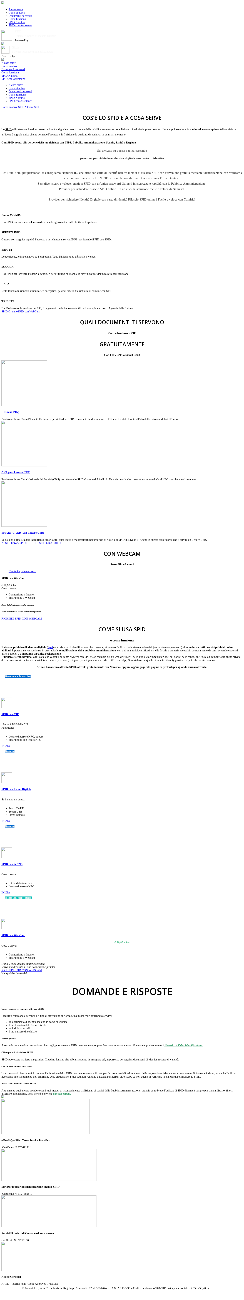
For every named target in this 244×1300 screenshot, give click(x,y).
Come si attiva (17, 12)
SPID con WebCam (29, 311)
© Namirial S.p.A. (32, 1288)
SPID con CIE (10, 714)
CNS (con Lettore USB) (15, 472)
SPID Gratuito (9, 311)
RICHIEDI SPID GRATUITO (43, 542)
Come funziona (17, 18)
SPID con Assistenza (20, 25)
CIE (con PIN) (10, 411)
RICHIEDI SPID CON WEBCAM (21, 618)
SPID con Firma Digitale (16, 789)
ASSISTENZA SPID (13, 542)
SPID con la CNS (12, 864)
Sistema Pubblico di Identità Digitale (35, 35)
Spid (50, 647)
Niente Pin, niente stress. (22, 571)
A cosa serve (16, 9)
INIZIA (5, 745)
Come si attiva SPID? (13, 107)
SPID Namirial (17, 22)
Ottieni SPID (33, 107)
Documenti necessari (20, 15)
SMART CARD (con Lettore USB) (22, 532)
